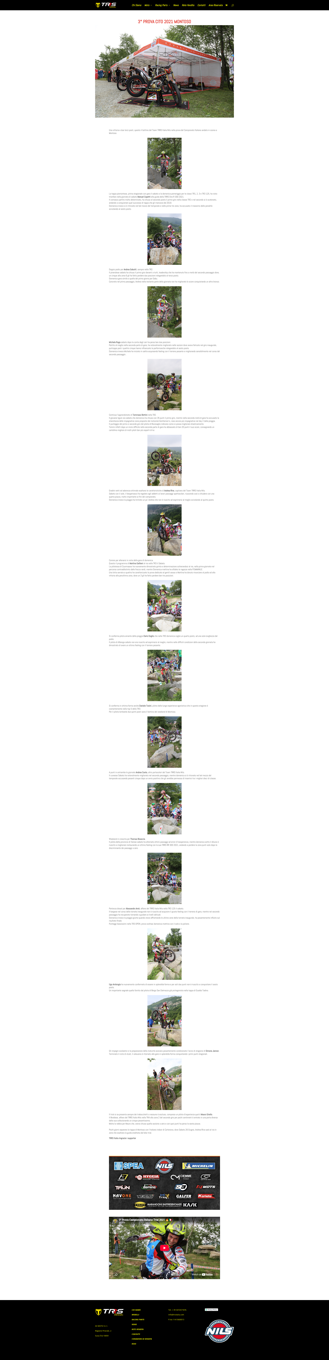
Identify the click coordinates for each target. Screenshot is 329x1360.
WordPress (128, 1356)
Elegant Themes (109, 1356)
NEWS (134, 1324)
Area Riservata (216, 5)
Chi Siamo (136, 5)
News (176, 5)
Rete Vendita (188, 5)
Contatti (201, 5)
